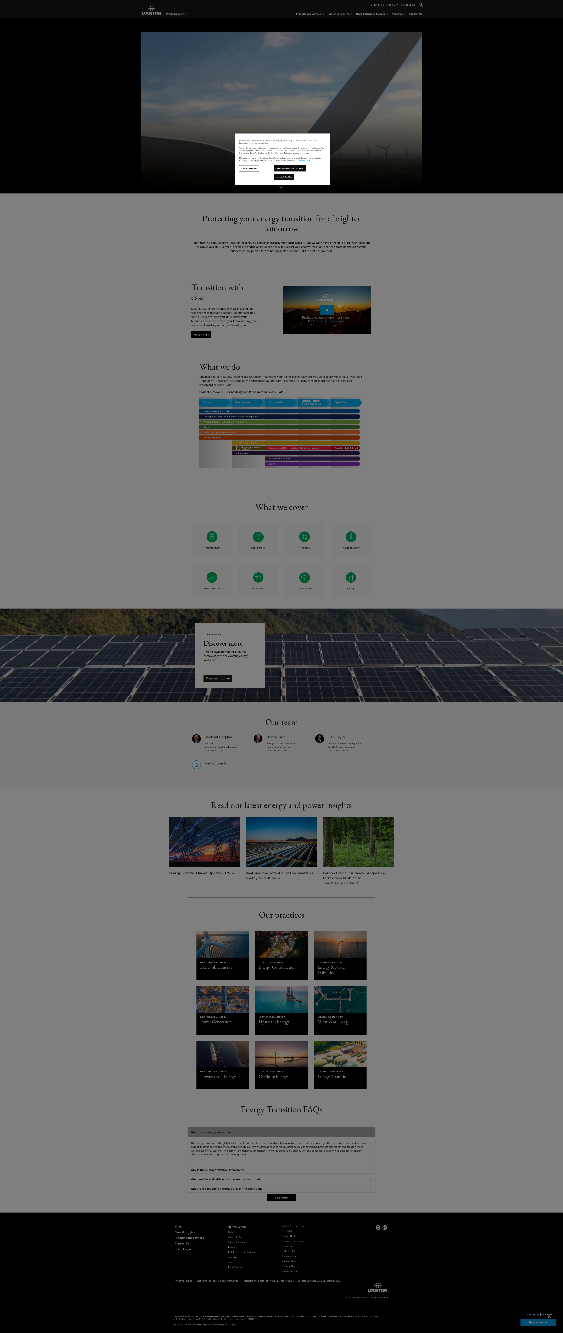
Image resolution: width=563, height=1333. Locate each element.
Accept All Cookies (284, 177)
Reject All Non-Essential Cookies (289, 168)
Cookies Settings (249, 168)
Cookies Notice (304, 160)
